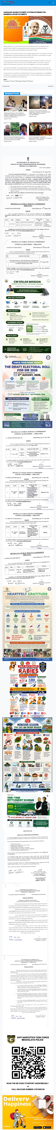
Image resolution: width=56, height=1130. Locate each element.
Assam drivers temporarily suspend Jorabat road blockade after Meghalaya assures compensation (39, 113)
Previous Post (6, 86)
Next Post (51, 86)
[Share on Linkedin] (24, 81)
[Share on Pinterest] (30, 81)
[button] (49, 3)
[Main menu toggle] (53, 2)
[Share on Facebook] (7, 81)
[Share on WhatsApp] (18, 81)
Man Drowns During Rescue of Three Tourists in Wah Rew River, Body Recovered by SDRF (14, 138)
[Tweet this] (12, 81)
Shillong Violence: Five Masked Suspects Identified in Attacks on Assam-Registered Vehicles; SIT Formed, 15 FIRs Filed (15, 115)
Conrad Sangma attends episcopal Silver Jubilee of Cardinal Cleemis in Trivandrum (40, 138)
